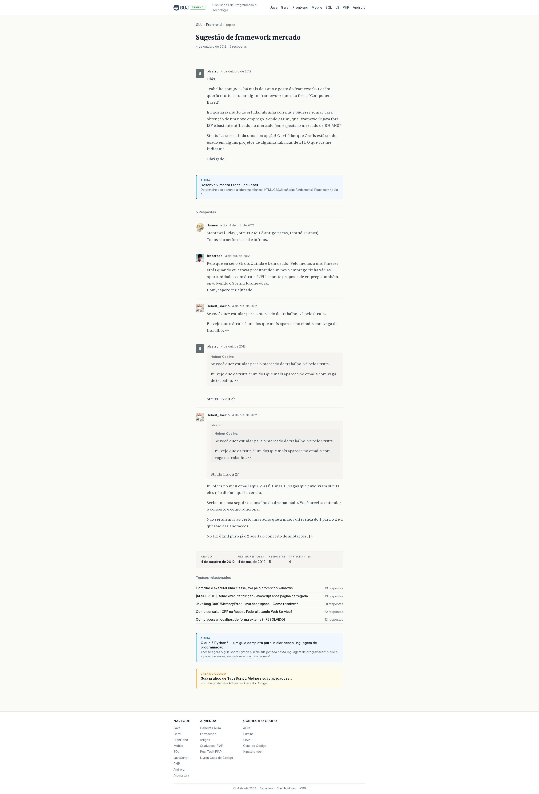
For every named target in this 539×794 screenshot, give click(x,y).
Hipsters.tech (253, 752)
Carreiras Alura (210, 728)
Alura (246, 728)
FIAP (246, 740)
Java (274, 7)
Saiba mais (267, 788)
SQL (329, 7)
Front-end (214, 25)
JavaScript (180, 758)
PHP (346, 7)
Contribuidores (286, 788)
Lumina (248, 734)
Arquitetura (181, 775)
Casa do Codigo (255, 746)
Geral (285, 7)
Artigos (205, 740)
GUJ (199, 25)
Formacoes (208, 734)
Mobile (317, 7)
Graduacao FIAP (211, 746)
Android (359, 7)
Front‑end (300, 7)
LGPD (302, 788)
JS (337, 7)
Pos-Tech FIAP (211, 752)
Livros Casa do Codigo (216, 758)
